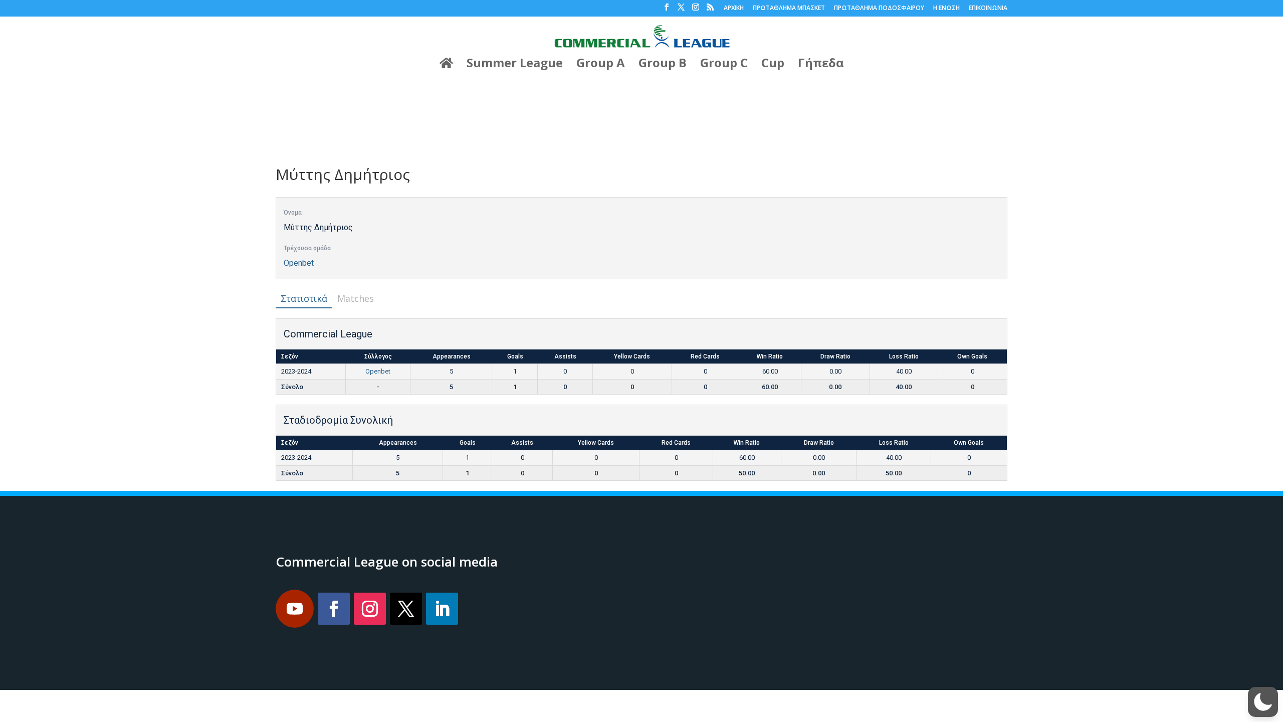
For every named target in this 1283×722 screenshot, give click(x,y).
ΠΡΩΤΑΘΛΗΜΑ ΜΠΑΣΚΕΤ (789, 8)
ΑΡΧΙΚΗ (734, 8)
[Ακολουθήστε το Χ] (406, 609)
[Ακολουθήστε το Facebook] (334, 609)
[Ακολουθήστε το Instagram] (370, 609)
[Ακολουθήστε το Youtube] (295, 609)
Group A (600, 65)
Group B (662, 65)
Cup (772, 65)
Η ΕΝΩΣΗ (946, 8)
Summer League (515, 65)
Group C (724, 65)
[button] (1263, 702)
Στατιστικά (304, 298)
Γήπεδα (821, 65)
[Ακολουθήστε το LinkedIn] (442, 609)
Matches (355, 298)
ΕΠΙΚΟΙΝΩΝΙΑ (988, 8)
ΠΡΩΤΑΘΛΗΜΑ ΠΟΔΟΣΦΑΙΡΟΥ (879, 8)
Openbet (299, 263)
